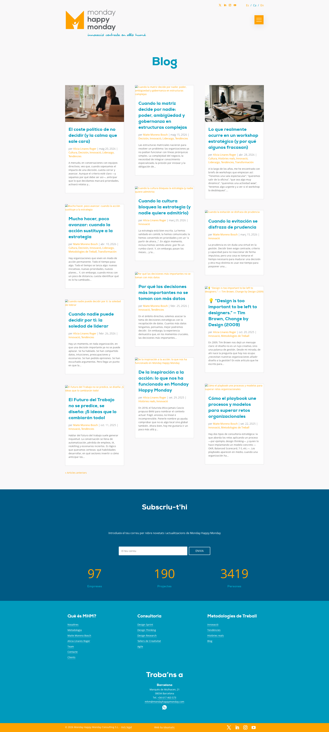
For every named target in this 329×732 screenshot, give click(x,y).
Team (71, 646)
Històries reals (146, 401)
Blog (209, 641)
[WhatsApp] (240, 6)
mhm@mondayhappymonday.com (164, 701)
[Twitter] (220, 6)
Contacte (73, 651)
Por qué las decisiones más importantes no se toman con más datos (163, 293)
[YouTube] (235, 6)
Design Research (147, 635)
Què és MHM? (82, 616)
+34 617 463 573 (167, 697)
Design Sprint (145, 624)
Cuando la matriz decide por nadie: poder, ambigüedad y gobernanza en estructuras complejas (162, 116)
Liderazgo (108, 152)
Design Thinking (146, 630)
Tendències (75, 156)
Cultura (73, 152)
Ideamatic (169, 727)
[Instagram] (230, 6)
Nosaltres (73, 624)
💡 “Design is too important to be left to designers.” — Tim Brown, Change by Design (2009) (232, 313)
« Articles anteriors (76, 472)
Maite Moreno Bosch (85, 244)
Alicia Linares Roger (84, 148)
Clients (71, 657)
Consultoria (149, 616)
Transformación (107, 251)
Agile (140, 646)
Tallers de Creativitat (149, 641)
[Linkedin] (225, 6)
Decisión (83, 152)
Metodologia (75, 630)
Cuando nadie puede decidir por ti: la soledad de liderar (91, 320)
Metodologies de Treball (83, 251)
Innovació (95, 152)
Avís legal (126, 727)
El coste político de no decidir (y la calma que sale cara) (93, 136)
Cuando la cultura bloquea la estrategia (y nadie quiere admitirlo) (164, 207)
